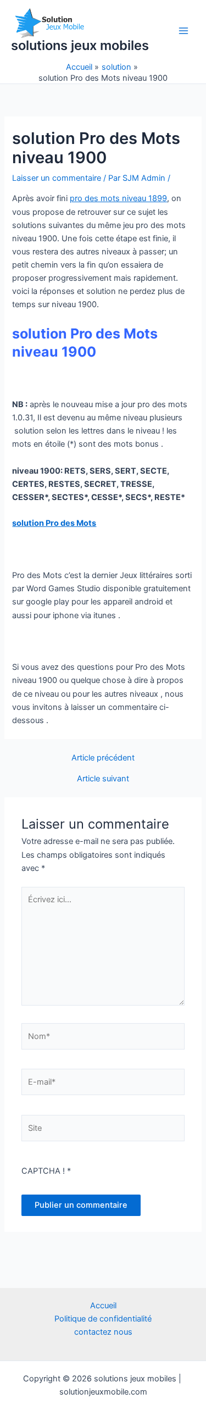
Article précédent (103, 758)
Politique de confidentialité (103, 1319)
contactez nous (103, 1332)
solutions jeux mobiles (80, 45)
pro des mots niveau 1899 (118, 198)
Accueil (103, 1306)
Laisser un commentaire (56, 178)
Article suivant (103, 779)
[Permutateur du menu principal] (183, 30)
